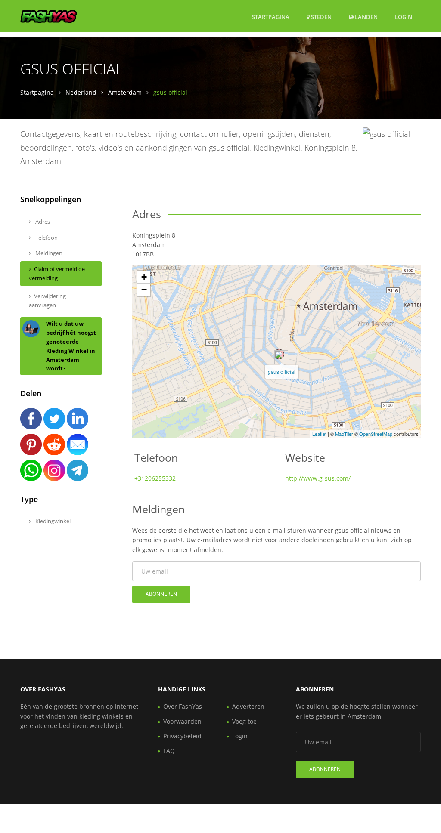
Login (403, 16)
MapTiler (344, 433)
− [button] (144, 289)
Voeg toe (244, 721)
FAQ (169, 751)
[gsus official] (279, 354)
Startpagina (270, 17)
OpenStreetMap (375, 433)
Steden (321, 17)
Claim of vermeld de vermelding (57, 273)
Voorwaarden (182, 721)
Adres (42, 221)
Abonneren (161, 594)
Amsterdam (125, 92)
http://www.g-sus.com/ (318, 478)
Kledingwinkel (52, 521)
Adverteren (248, 706)
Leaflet (319, 433)
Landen (366, 16)
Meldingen (48, 253)
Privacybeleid (182, 736)
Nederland (80, 92)
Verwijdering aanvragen (47, 300)
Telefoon (46, 237)
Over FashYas (182, 706)
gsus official (281, 371)
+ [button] (144, 276)
